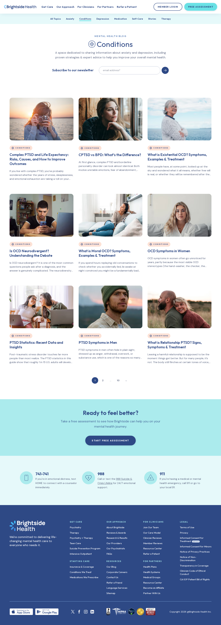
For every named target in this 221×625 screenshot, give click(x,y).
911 (162, 473)
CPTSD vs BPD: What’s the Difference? (110, 155)
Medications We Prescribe (84, 577)
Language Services (116, 587)
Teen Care (75, 543)
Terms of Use (187, 527)
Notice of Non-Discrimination (188, 558)
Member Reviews (152, 543)
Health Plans (150, 566)
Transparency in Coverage (194, 565)
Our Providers (114, 543)
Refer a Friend (114, 582)
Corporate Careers (116, 572)
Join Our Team (151, 527)
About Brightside (115, 527)
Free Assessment (200, 6)
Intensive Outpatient (81, 553)
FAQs (109, 553)
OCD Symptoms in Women (169, 251)
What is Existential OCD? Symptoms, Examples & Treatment (177, 156)
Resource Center (152, 548)
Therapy (166, 18)
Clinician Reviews (152, 537)
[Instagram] (86, 611)
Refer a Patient (127, 6)
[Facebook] (79, 611)
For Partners (105, 6)
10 (118, 380)
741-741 (42, 473)
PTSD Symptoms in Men (98, 342)
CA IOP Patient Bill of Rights (195, 579)
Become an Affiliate (153, 587)
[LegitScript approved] (131, 611)
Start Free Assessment (110, 440)
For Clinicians (85, 6)
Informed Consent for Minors (195, 546)
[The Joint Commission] (140, 611)
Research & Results (116, 537)
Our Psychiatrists (115, 548)
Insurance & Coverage (82, 566)
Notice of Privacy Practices (195, 551)
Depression (102, 18)
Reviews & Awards (116, 532)
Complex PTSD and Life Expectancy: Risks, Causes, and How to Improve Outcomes (39, 159)
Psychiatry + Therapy (81, 537)
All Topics (55, 18)
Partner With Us (151, 593)
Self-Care (137, 18)
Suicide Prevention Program (85, 548)
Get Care (47, 6)
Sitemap (110, 593)
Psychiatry (75, 527)
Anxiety (70, 18)
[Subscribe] (165, 70)
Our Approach (65, 6)
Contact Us (112, 577)
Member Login (168, 6)
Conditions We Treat (80, 572)
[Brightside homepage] (20, 6)
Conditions (85, 18)
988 (101, 473)
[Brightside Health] (34, 526)
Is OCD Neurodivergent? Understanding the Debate (31, 253)
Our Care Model (151, 532)
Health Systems (151, 572)
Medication (120, 18)
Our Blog (111, 566)
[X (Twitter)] (73, 611)
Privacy (184, 532)
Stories (152, 18)
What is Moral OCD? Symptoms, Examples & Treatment (104, 253)
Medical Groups (151, 577)
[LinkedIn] (92, 611)
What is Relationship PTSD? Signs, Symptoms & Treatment (175, 344)
